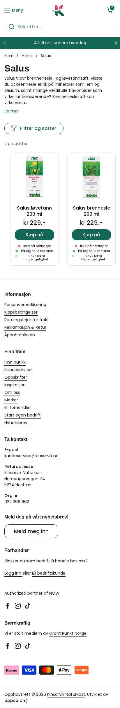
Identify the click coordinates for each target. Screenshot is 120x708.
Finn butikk (15, 362)
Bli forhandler (17, 407)
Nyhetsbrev (15, 422)
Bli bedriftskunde (49, 573)
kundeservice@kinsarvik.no (31, 456)
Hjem (8, 55)
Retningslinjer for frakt (26, 320)
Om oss (12, 392)
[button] (110, 10)
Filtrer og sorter (38, 128)
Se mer (11, 111)
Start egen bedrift (22, 415)
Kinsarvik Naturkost (66, 694)
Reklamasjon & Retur (25, 327)
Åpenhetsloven (19, 335)
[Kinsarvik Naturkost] (58, 10)
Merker (27, 55)
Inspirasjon (15, 385)
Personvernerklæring (25, 304)
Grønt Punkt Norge (68, 633)
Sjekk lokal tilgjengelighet (36, 258)
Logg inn (13, 573)
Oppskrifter (15, 377)
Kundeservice (18, 370)
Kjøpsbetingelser (21, 312)
